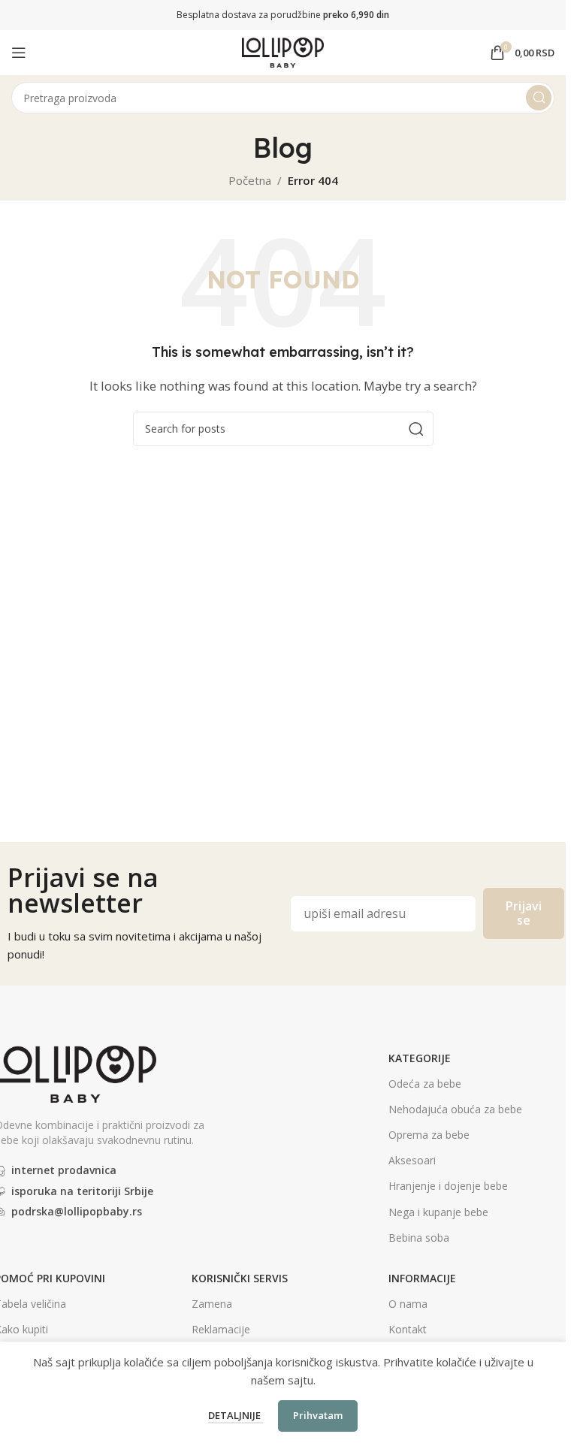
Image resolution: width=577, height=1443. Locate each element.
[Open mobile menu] (19, 53)
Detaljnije (235, 1415)
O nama (407, 1304)
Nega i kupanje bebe (438, 1212)
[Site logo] (283, 51)
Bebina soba (418, 1237)
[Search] (538, 97)
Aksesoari (412, 1160)
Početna (249, 180)
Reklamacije (221, 1329)
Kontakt (407, 1329)
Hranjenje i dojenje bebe (448, 1186)
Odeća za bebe (424, 1083)
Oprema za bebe (429, 1135)
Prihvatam (318, 1415)
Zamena (212, 1304)
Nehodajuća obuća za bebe (455, 1109)
